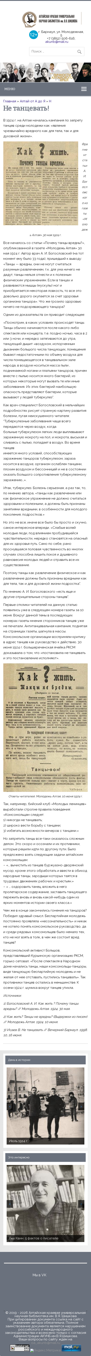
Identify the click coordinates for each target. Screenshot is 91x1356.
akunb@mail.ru (56, 42)
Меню (9, 89)
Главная (9, 101)
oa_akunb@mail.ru (45, 1343)
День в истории (19, 1060)
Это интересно (19, 1157)
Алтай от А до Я (32, 101)
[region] (45, 72)
